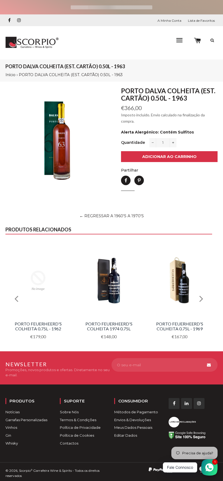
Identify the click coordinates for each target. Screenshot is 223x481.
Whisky (11, 443)
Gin (8, 435)
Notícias (12, 412)
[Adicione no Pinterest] (139, 180)
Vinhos (11, 427)
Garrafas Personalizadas (26, 420)
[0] (197, 41)
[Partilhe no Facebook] (126, 180)
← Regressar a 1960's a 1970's (111, 215)
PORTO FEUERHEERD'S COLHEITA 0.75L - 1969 (179, 326)
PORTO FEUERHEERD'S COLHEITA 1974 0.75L (108, 326)
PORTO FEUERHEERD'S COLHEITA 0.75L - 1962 (38, 326)
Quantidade (133, 142)
